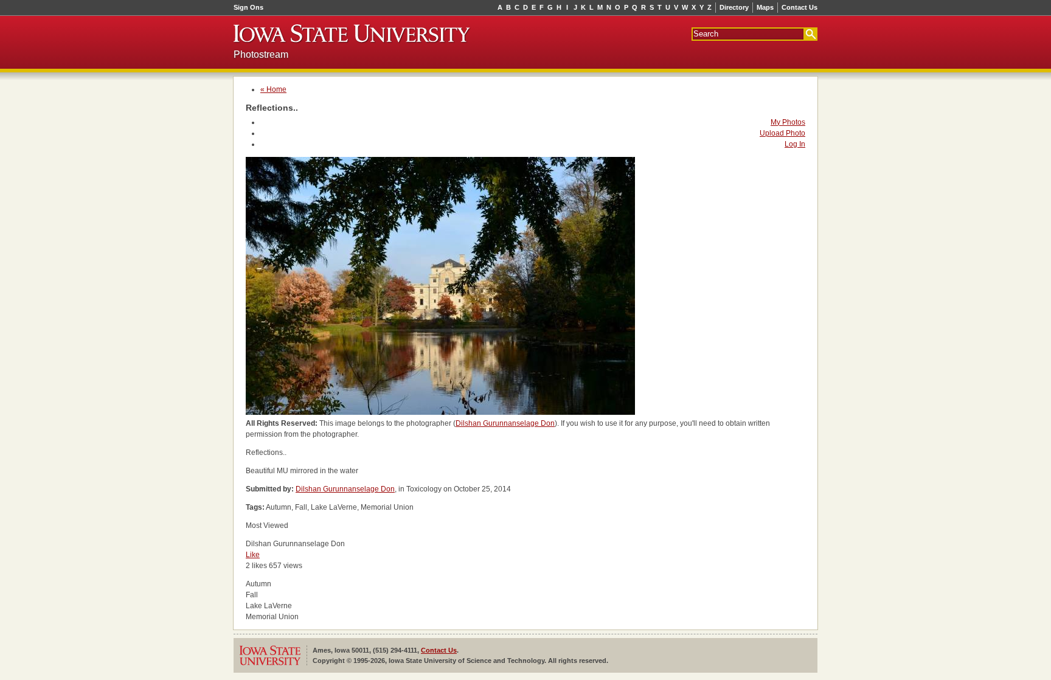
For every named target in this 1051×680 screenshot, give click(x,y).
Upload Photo (782, 133)
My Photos (788, 122)
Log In (795, 144)
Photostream (261, 54)
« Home (273, 89)
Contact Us (799, 7)
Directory (734, 7)
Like (253, 554)
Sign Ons (248, 7)
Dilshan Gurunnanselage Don (505, 423)
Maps (765, 7)
